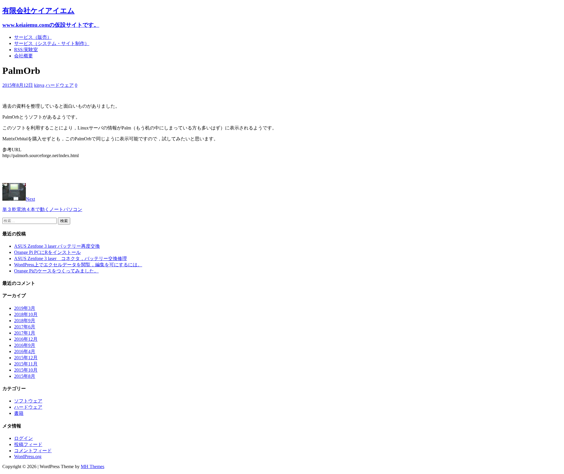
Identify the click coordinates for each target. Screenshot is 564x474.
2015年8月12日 (17, 85)
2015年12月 (26, 357)
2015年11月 (26, 363)
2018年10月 (26, 314)
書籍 (19, 413)
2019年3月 (24, 308)
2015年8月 (24, 376)
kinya (39, 85)
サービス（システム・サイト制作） (51, 43)
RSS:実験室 (26, 49)
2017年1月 (24, 332)
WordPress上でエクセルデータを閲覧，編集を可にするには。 (78, 264)
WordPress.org (27, 456)
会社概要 (23, 55)
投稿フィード (28, 444)
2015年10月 (26, 369)
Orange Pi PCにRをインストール (47, 252)
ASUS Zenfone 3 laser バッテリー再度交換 (57, 246)
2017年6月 (24, 326)
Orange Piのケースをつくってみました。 (56, 270)
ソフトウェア (28, 400)
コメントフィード (33, 450)
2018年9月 (24, 320)
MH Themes (92, 466)
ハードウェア (60, 85)
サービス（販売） (33, 37)
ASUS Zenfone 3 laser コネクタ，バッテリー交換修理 (70, 258)
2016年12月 (26, 339)
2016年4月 (24, 351)
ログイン (23, 438)
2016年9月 (24, 345)
